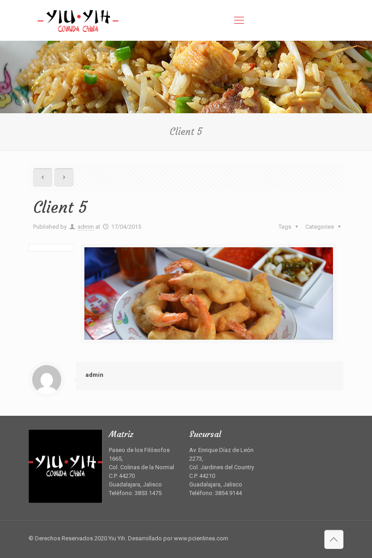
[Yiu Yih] (78, 20)
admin (86, 226)
